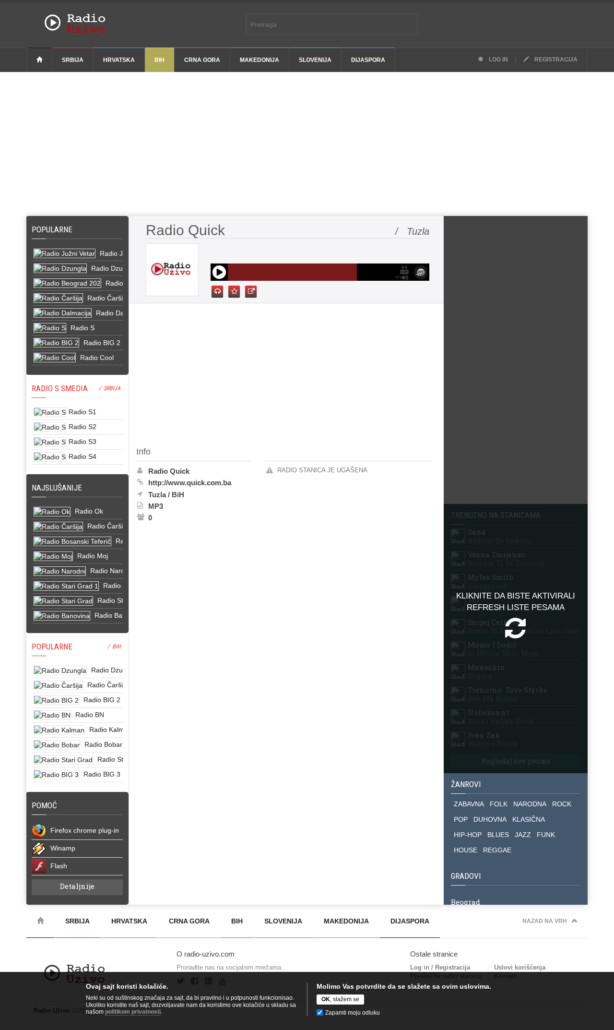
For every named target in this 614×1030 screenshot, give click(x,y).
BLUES (498, 834)
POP (461, 819)
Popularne (54, 229)
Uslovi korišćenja (519, 967)
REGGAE (497, 850)
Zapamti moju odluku (352, 1012)
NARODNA (529, 804)
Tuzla (157, 495)
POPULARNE (52, 646)
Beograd (465, 902)
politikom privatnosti (133, 1011)
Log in (497, 59)
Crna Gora (202, 60)
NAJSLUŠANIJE (57, 487)
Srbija (72, 60)
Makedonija (259, 60)
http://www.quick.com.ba (189, 483)
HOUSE (465, 850)
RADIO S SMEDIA (60, 388)
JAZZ (523, 834)
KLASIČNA (528, 819)
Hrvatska (119, 60)
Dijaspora (368, 60)
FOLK (499, 804)
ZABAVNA (469, 804)
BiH (159, 60)
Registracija (555, 59)
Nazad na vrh (544, 921)
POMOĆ (44, 805)
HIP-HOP (468, 834)
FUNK (546, 834)
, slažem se (340, 999)
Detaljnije (77, 886)
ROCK (561, 804)
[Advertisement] (307, 144)
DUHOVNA (490, 819)
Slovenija (315, 60)
